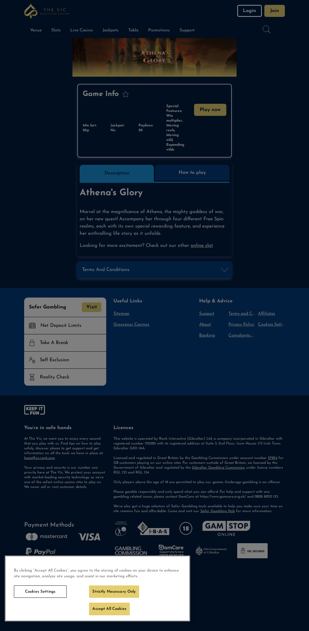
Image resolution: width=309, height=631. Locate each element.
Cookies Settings (40, 592)
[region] (97, 588)
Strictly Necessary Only (114, 592)
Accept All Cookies (109, 609)
